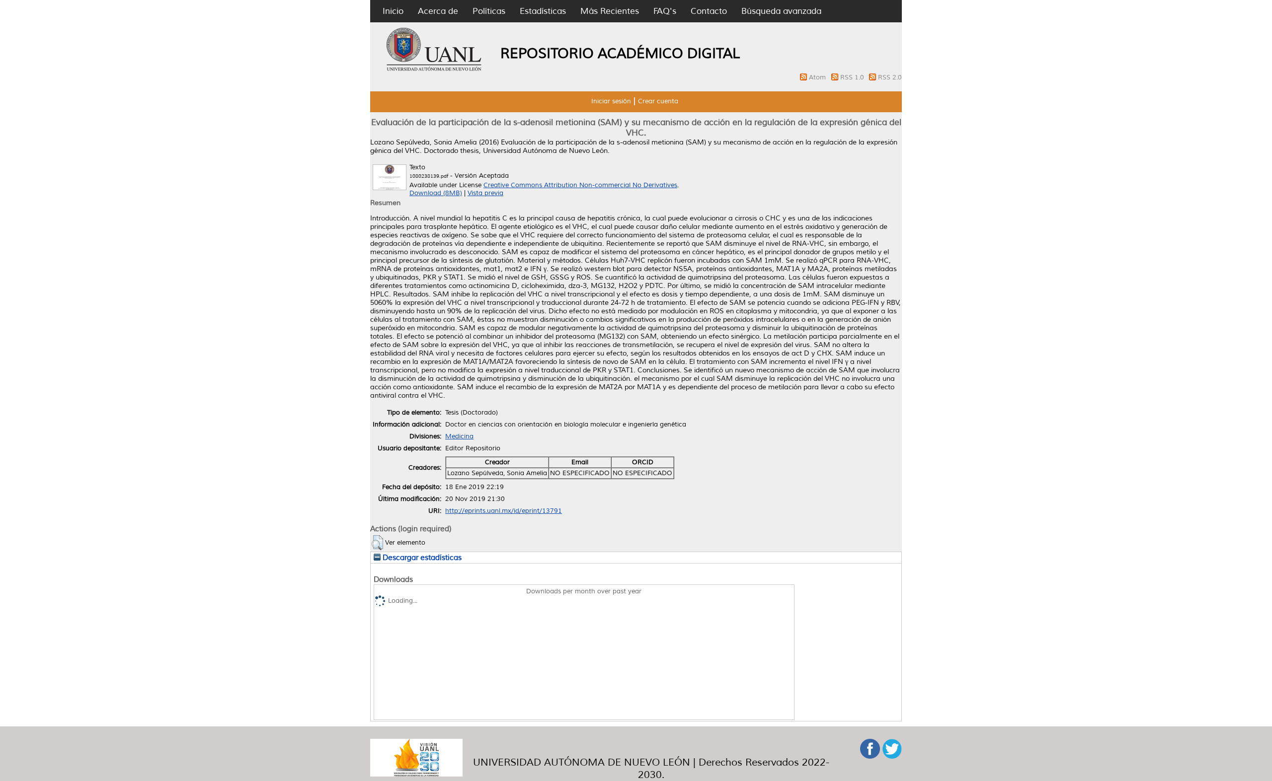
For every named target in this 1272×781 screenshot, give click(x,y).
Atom (818, 77)
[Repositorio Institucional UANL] (434, 69)
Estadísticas (543, 11)
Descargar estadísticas (421, 557)
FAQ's (664, 11)
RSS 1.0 (853, 77)
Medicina (459, 436)
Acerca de (438, 11)
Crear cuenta (658, 101)
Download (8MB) (435, 193)
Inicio (393, 11)
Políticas (489, 11)
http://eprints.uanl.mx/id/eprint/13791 (503, 511)
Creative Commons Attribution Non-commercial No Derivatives (580, 185)
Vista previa (485, 193)
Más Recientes (609, 11)
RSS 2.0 (890, 77)
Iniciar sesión (611, 101)
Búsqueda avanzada (781, 11)
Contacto (709, 11)
